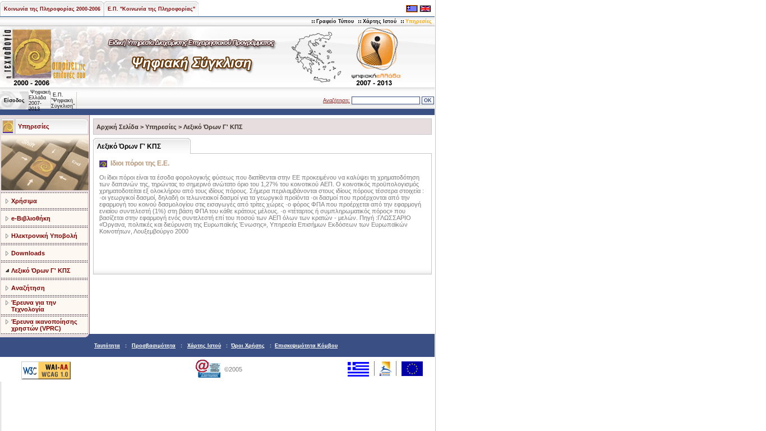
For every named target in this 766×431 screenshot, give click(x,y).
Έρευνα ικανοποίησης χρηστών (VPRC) (44, 325)
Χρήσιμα (24, 201)
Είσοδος (14, 100)
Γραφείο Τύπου (335, 21)
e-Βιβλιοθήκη (30, 218)
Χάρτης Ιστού (379, 21)
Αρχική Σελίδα (117, 126)
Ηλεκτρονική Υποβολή (44, 235)
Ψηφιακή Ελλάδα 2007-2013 (39, 100)
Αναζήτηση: (336, 100)
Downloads (28, 253)
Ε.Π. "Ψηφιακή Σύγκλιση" (63, 100)
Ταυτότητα (107, 346)
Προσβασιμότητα (154, 346)
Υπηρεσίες (418, 21)
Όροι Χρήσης (248, 346)
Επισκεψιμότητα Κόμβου (306, 346)
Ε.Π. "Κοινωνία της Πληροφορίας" (151, 9)
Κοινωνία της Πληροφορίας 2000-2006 (52, 9)
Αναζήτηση (28, 288)
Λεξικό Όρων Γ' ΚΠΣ (41, 270)
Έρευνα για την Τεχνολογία (33, 306)
